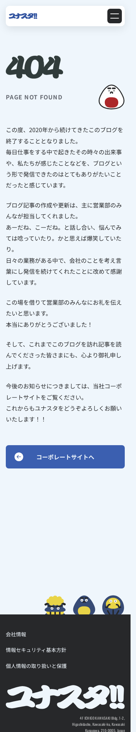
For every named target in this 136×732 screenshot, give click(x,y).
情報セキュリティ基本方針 (36, 649)
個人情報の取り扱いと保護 (36, 665)
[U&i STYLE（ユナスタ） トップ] (23, 16)
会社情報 (16, 634)
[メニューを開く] (114, 16)
